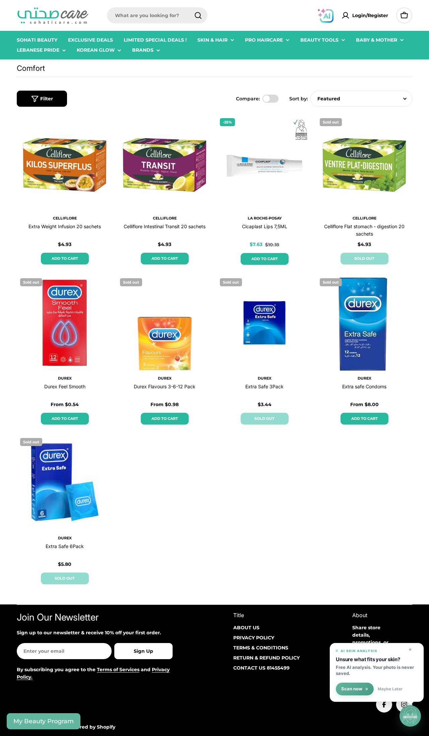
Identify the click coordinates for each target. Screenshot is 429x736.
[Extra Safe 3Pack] (264, 323)
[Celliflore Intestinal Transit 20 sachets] (164, 163)
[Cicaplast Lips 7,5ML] (264, 163)
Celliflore (65, 218)
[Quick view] (103, 129)
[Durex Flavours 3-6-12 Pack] (164, 323)
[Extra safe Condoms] (364, 323)
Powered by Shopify (90, 727)
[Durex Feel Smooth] (65, 323)
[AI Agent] (325, 15)
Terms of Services (118, 670)
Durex (65, 378)
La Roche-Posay (265, 218)
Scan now (351, 688)
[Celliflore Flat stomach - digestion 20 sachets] (364, 163)
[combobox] (157, 15)
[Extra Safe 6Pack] (65, 483)
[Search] (198, 15)
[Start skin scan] (410, 716)
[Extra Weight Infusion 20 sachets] (65, 163)
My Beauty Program (43, 721)
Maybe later (390, 689)
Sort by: (298, 99)
